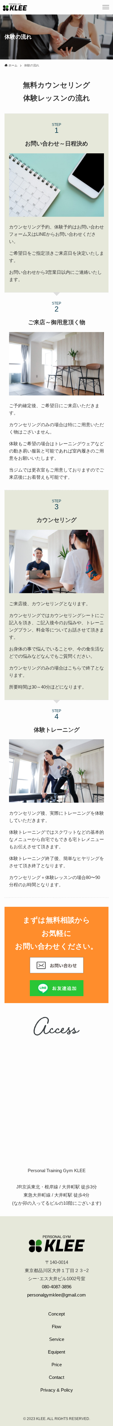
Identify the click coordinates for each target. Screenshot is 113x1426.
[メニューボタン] (106, 7)
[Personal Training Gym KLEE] (14, 7)
